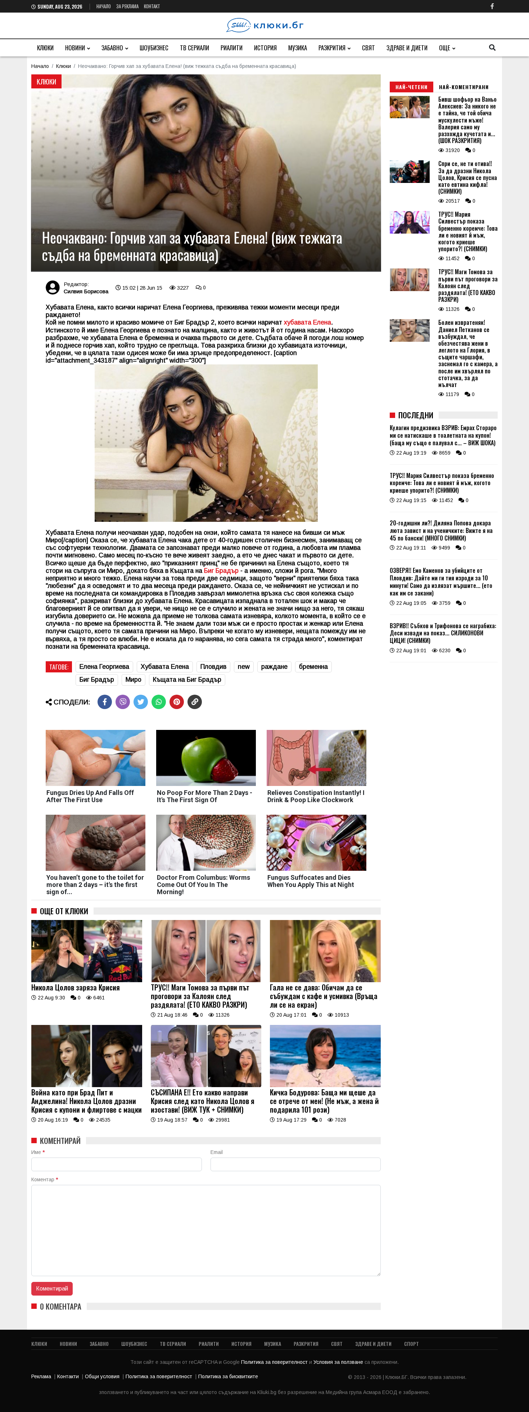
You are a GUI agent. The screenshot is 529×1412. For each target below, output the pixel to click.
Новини (75, 47)
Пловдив (213, 666)
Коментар (44, 1179)
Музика (297, 47)
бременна (313, 666)
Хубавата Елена (165, 666)
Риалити (232, 47)
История (265, 47)
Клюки (45, 47)
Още (444, 47)
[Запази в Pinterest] (176, 702)
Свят (368, 47)
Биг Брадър (222, 570)
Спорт (411, 1343)
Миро (133, 679)
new (244, 666)
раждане (274, 666)
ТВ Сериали (194, 47)
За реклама (127, 6)
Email (217, 1152)
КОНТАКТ (152, 6)
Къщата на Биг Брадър (187, 679)
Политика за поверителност (275, 1362)
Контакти (68, 1376)
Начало (103, 6)
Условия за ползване (339, 1362)
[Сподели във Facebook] (105, 702)
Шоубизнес (154, 47)
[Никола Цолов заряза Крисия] (86, 980)
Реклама (41, 1376)
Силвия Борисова (86, 291)
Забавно (112, 47)
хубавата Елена (307, 322)
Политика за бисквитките (228, 1376)
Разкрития (331, 47)
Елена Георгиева (104, 666)
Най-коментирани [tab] (464, 87)
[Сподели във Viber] (123, 702)
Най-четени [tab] (411, 87)
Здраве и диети (407, 47)
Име (38, 1152)
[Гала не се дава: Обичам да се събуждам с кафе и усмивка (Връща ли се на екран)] (325, 980)
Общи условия (102, 1376)
